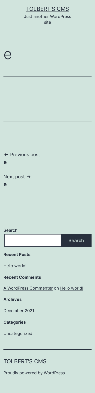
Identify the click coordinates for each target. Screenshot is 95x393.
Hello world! (15, 265)
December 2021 (18, 310)
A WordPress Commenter (28, 288)
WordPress (54, 372)
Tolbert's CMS (47, 9)
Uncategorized (17, 333)
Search (10, 230)
